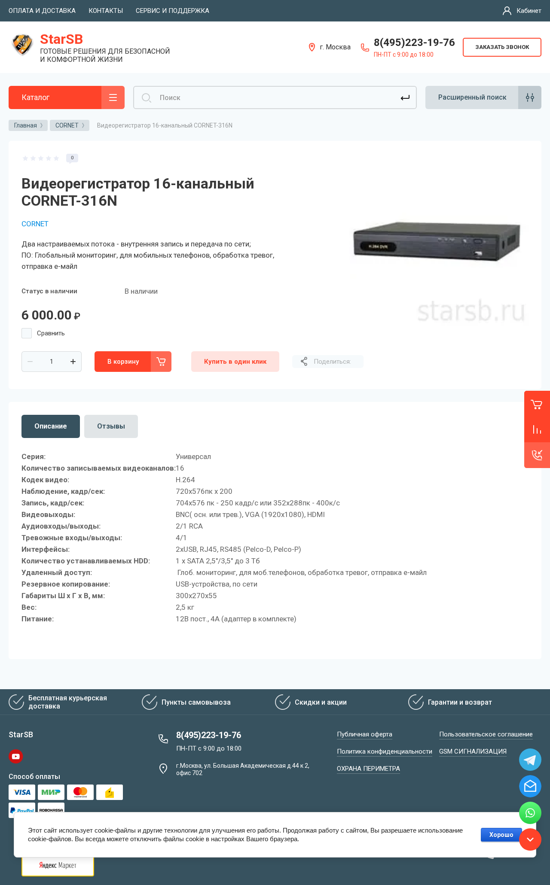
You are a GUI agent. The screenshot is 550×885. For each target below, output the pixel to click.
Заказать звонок (502, 47)
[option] (436, 246)
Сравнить (51, 333)
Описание (50, 426)
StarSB (61, 39)
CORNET (35, 223)
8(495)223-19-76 (414, 42)
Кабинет (528, 11)
